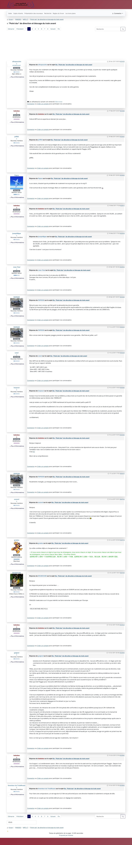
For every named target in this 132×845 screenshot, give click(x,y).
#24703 (122, 499)
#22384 (122, 111)
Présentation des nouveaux (33, 13)
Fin (59, 29)
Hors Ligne (16, 68)
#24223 (122, 327)
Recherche (47, 13)
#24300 (122, 435)
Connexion (30, 104)
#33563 (122, 785)
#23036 (122, 297)
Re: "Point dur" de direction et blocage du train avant (73, 65)
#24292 (122, 387)
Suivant (52, 29)
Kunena (70, 835)
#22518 (122, 233)
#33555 (122, 652)
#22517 (122, 205)
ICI (34, 452)
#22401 (122, 136)
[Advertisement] (66, 46)
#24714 (122, 540)
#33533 (122, 625)
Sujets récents (18, 13)
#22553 (122, 267)
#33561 (122, 755)
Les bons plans (70, 13)
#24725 (122, 572)
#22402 (122, 175)
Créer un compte (43, 104)
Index (10, 13)
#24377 (122, 473)
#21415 (122, 61)
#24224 (122, 352)
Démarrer (11, 29)
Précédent (20, 29)
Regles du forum (58, 13)
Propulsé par (63, 835)
